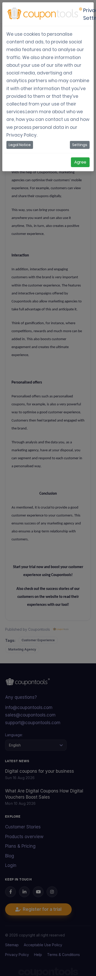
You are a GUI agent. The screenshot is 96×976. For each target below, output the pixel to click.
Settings (79, 144)
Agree (80, 162)
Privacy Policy (21, 135)
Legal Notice (20, 144)
